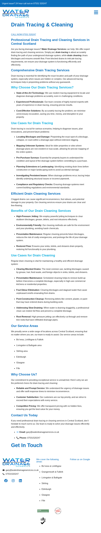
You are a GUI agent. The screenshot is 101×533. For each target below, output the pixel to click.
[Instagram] (13, 480)
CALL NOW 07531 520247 (23, 34)
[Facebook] (6, 480)
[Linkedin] (20, 480)
